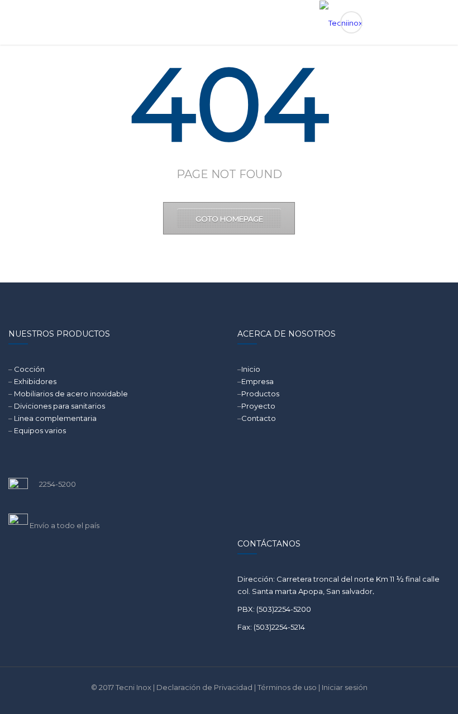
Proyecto (258, 405)
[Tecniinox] (229, 22)
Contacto (258, 418)
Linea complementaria (55, 418)
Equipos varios (40, 430)
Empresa (257, 381)
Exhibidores (35, 381)
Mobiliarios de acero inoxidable (71, 393)
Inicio (250, 369)
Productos (260, 393)
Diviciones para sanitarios (59, 405)
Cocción (29, 369)
